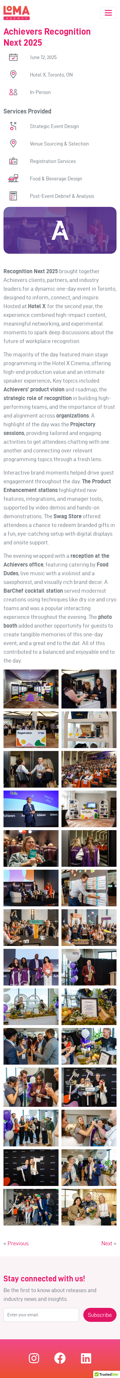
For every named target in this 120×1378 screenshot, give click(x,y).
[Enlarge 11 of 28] (51, 877)
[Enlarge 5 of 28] (51, 758)
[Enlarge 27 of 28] (51, 1196)
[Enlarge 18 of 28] (109, 996)
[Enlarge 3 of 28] (51, 719)
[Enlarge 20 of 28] (109, 1035)
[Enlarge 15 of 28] (51, 956)
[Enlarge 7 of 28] (51, 798)
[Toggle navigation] (108, 13)
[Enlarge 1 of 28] (51, 677)
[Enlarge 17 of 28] (51, 996)
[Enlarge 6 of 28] (109, 758)
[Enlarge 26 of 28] (109, 1157)
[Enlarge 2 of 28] (109, 677)
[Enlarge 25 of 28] (51, 1157)
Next (106, 1243)
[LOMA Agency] (16, 13)
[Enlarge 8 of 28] (109, 798)
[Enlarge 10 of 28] (109, 838)
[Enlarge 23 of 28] (51, 1117)
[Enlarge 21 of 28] (51, 1075)
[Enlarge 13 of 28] (51, 917)
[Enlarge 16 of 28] (109, 956)
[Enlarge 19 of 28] (51, 1035)
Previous (18, 1243)
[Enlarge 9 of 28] (51, 838)
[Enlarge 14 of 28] (109, 917)
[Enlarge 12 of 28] (109, 877)
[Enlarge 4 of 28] (109, 719)
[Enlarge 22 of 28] (109, 1075)
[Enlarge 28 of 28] (109, 1196)
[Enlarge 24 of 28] (109, 1117)
